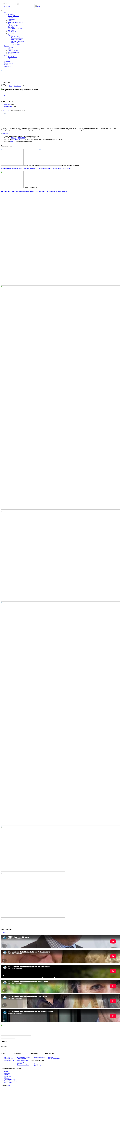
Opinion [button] (6, 46)
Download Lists (12, 57)
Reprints (10, 58)
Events (6, 64)
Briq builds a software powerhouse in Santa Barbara (55, 168)
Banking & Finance (13, 16)
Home (10, 86)
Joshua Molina (8, 106)
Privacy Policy (8, 1082)
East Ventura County (17, 38)
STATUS (12, 141)
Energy (10, 20)
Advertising (20, 1062)
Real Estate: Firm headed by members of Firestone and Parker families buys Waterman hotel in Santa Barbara (34, 191)
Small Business (12, 31)
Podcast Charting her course (15, 28)
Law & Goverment (13, 25)
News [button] (5, 12)
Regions (10, 35)
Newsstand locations (23, 1065)
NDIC (9, 1085)
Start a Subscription (39, 1057)
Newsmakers (7, 66)
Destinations (11, 19)
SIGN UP (3, 932)
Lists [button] (5, 55)
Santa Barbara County (17, 39)
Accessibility (7, 1076)
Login (6, 7)
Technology (11, 33)
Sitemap (6, 1078)
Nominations (7, 61)
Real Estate (11, 30)
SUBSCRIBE (18, 139)
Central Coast (15, 36)
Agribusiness (11, 14)
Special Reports (8, 63)
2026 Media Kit (21, 1058)
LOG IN (13, 138)
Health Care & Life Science (15, 22)
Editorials (10, 49)
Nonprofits (11, 27)
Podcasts (50, 1057)
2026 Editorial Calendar (23, 1057)
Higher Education (13, 24)
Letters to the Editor (13, 52)
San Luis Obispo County (18, 41)
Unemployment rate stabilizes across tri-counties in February (19, 168)
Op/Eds (10, 53)
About (6, 1074)
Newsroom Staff (8, 1058)
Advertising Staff (9, 1060)
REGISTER (21, 138)
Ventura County (15, 44)
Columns (10, 17)
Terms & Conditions (9, 1079)
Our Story (7, 1057)
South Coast (14, 42)
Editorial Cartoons (13, 50)
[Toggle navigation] (1, 10)
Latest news (17, 86)
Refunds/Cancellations (10, 1081)
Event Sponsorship (22, 1060)
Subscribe (10, 7)
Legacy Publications (54, 1058)
